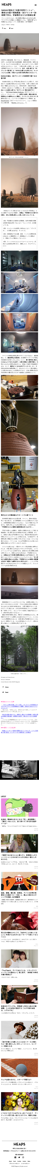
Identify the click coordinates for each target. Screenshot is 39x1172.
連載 (37, 906)
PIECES (8, 24)
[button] (19, 1154)
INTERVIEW (36, 829)
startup (12, 24)
